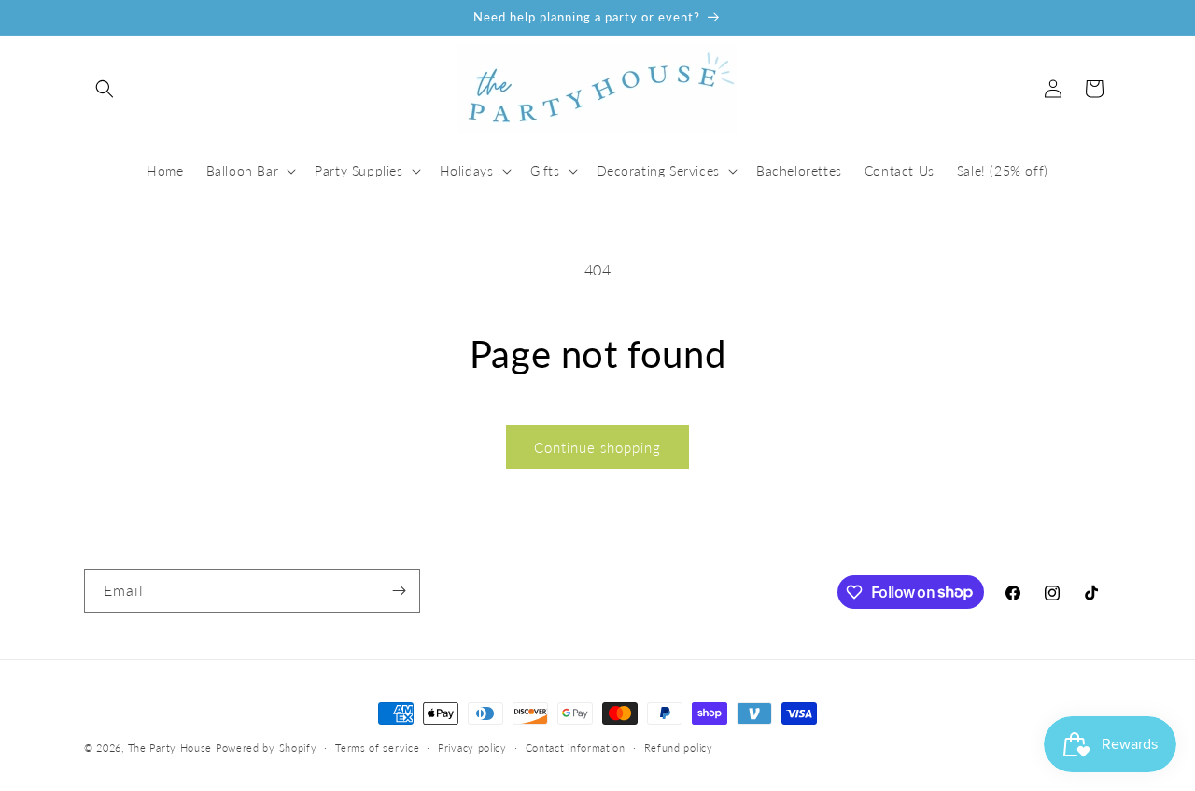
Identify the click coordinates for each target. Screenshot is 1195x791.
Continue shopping (597, 447)
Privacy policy (472, 747)
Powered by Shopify (266, 748)
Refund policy (678, 747)
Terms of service (377, 747)
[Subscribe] (398, 591)
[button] (104, 88)
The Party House (170, 748)
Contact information (576, 747)
